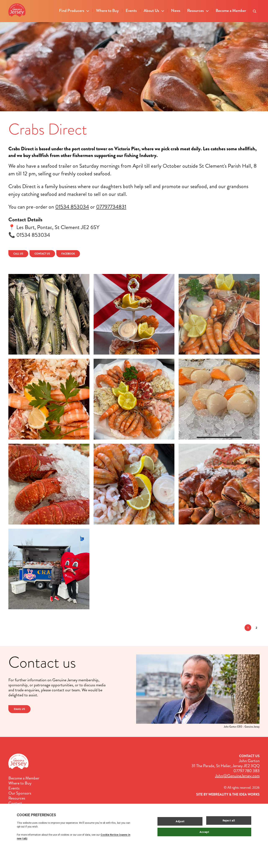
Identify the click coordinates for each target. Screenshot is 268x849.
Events (131, 11)
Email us (19, 709)
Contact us (42, 254)
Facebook (68, 254)
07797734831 (111, 207)
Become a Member (231, 11)
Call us (18, 254)
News (175, 11)
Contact (15, 803)
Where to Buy (107, 11)
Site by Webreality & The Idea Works (228, 794)
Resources (195, 11)
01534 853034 (72, 207)
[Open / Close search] (255, 10)
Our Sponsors (19, 793)
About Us (151, 11)
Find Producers (71, 11)
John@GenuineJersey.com (237, 776)
